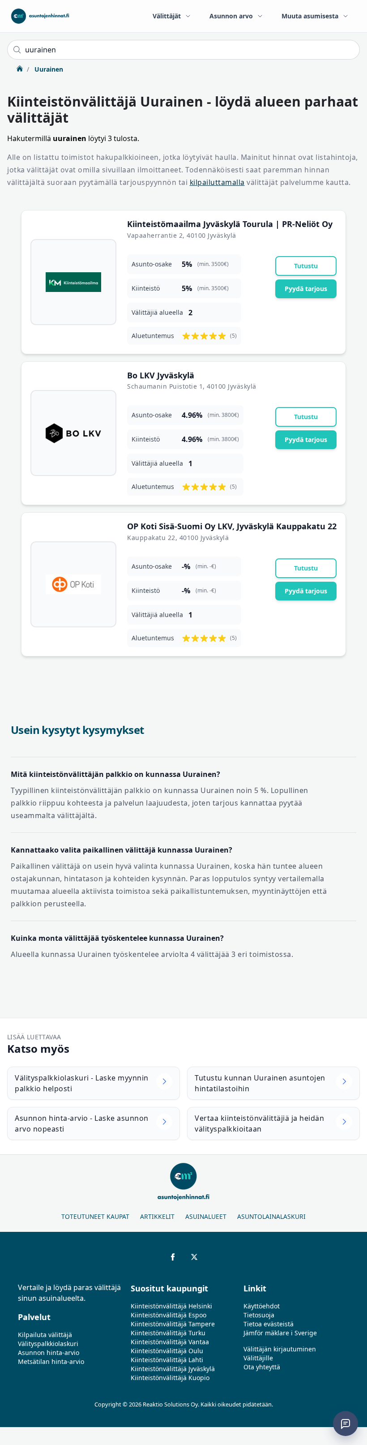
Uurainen (48, 69)
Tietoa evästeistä (268, 1324)
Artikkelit (157, 1216)
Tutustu (306, 266)
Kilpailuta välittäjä (45, 1334)
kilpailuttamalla (217, 182)
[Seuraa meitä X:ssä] (194, 1257)
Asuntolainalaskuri (271, 1216)
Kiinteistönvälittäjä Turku (168, 1333)
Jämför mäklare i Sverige (280, 1333)
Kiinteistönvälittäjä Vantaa (170, 1342)
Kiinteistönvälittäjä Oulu (167, 1350)
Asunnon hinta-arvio (48, 1352)
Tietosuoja (258, 1315)
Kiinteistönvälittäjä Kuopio (170, 1377)
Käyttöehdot (261, 1306)
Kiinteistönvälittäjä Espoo (168, 1315)
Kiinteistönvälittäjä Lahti (167, 1359)
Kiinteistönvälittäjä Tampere (173, 1324)
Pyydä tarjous (306, 288)
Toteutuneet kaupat (95, 1216)
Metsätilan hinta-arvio (51, 1361)
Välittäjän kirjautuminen (279, 1349)
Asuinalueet (205, 1216)
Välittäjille (258, 1358)
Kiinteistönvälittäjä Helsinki (171, 1306)
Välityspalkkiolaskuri (48, 1343)
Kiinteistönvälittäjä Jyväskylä (173, 1368)
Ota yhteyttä (261, 1367)
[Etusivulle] (40, 16)
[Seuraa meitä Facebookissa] (173, 1257)
